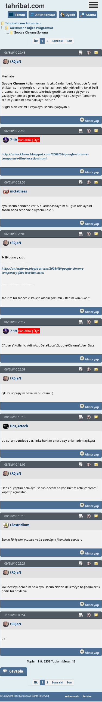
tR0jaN (15, 61)
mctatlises (18, 191)
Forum (20, 15)
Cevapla (16, 671)
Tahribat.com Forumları (23, 23)
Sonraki (57, 41)
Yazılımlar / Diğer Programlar (31, 28)
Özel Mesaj (96, 52)
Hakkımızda (72, 696)
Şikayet (89, 52)
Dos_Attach (19, 426)
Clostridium (19, 525)
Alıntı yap (91, 121)
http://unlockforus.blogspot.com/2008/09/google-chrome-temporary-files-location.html (45, 156)
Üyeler (70, 15)
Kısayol (81, 52)
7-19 (13, 139)
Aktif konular (45, 15)
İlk (36, 41)
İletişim (87, 696)
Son (69, 41)
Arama (91, 15)
